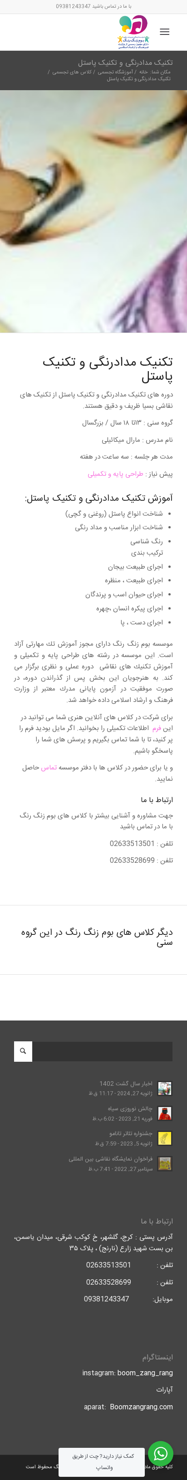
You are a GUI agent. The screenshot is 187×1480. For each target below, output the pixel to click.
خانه (143, 72)
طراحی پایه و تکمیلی (115, 474)
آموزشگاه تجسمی (115, 72)
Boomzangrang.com (141, 1407)
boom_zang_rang (145, 1373)
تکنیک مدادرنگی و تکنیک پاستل (125, 63)
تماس (49, 768)
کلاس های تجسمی (72, 72)
